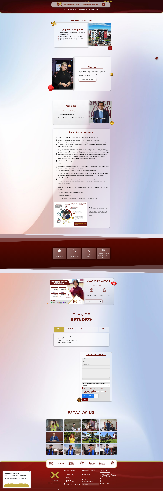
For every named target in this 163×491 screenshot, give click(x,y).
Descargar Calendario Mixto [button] (92, 301)
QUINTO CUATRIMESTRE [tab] (104, 329)
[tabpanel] (81, 339)
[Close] (29, 471)
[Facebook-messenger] (110, 1)
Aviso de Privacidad (100, 391)
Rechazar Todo (22, 483)
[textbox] (94, 381)
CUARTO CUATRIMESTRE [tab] (93, 329)
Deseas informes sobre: (88, 379)
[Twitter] (111, 1)
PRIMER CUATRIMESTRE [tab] (59, 329)
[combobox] (96, 381)
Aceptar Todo (16, 485)
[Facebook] (104, 1)
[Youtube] (108, 1)
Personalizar (9, 483)
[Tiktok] (105, 1)
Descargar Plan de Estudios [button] (86, 79)
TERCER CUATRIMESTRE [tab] (81, 329)
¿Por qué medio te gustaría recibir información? (93, 383)
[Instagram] (107, 1)
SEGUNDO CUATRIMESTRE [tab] (70, 329)
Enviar (85, 399)
